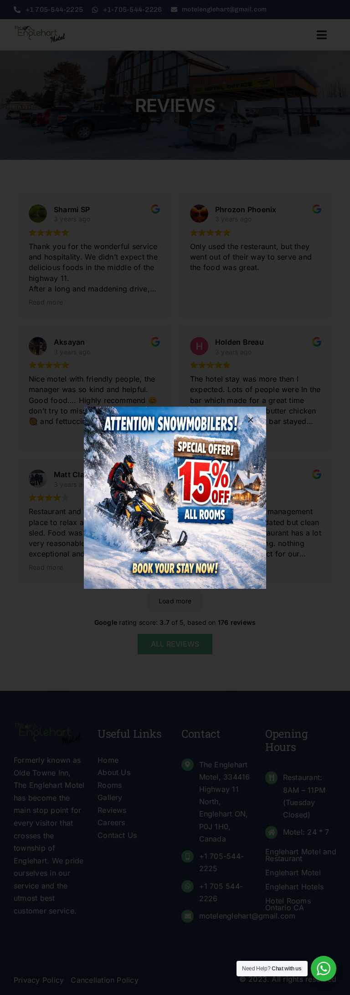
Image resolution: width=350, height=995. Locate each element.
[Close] (250, 420)
